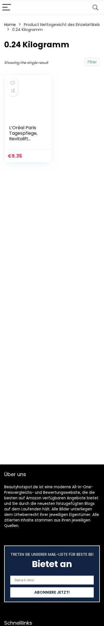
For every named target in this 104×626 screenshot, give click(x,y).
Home (10, 24)
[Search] (95, 7)
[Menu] (6, 7)
